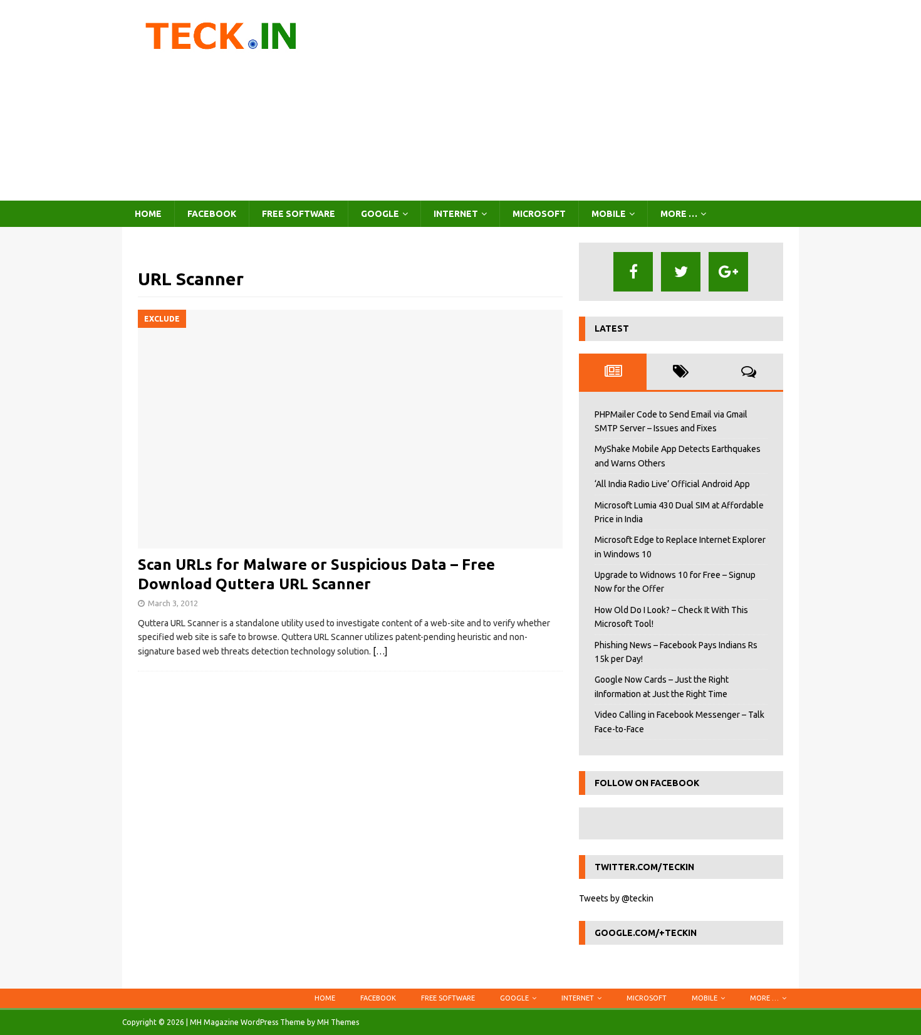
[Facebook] (633, 272)
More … (678, 214)
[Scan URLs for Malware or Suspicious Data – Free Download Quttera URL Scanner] (350, 429)
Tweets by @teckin (616, 898)
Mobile (608, 214)
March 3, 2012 (173, 603)
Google (380, 214)
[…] (380, 651)
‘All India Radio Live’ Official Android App (672, 484)
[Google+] (728, 272)
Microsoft (539, 214)
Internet (456, 214)
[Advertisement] (569, 100)
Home (148, 214)
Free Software (298, 214)
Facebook (211, 214)
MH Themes (338, 1022)
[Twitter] (680, 272)
